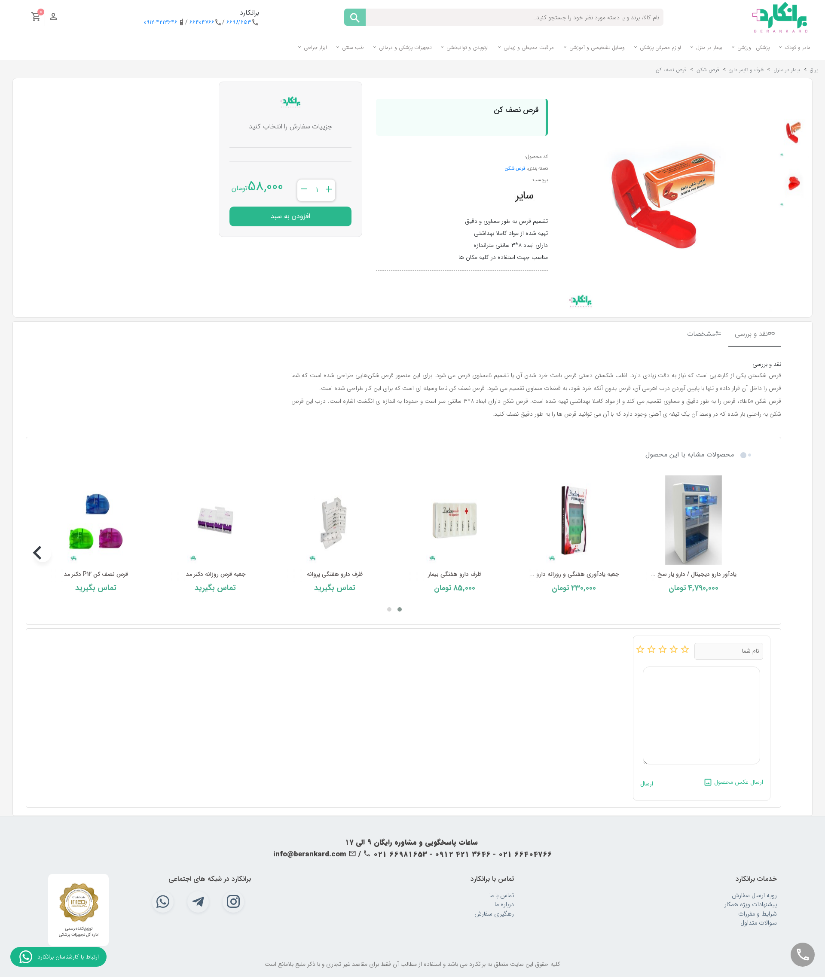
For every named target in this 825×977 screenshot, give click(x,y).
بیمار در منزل (708, 47)
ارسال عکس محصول (737, 782)
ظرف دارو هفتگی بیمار (454, 574)
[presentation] (746, 553)
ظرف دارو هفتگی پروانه (335, 574)
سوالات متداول (758, 923)
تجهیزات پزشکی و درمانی (404, 47)
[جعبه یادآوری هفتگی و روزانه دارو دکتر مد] (574, 520)
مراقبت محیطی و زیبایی (528, 47)
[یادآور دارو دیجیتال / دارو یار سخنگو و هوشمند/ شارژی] (693, 520)
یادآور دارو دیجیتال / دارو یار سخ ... (693, 574)
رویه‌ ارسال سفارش (754, 896)
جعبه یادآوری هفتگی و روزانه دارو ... (574, 574)
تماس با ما (501, 896)
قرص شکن (515, 168)
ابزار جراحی (314, 47)
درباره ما (504, 905)
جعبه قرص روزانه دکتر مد (215, 574)
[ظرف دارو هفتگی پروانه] (334, 520)
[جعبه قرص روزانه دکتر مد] (215, 520)
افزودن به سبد (290, 216)
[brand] (524, 195)
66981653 (238, 22)
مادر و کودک (796, 47)
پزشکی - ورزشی (753, 47)
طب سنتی (352, 47)
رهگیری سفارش (494, 914)
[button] (399, 609)
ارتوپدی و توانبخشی (467, 47)
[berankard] (780, 16)
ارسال (646, 783)
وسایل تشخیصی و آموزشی (596, 47)
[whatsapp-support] (26, 957)
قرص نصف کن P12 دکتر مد (96, 574)
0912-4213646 (160, 22)
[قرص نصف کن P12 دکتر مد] (96, 520)
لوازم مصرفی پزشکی (659, 47)
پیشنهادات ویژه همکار (750, 905)
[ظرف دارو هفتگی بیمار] (454, 520)
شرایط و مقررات (757, 914)
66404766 (201, 22)
